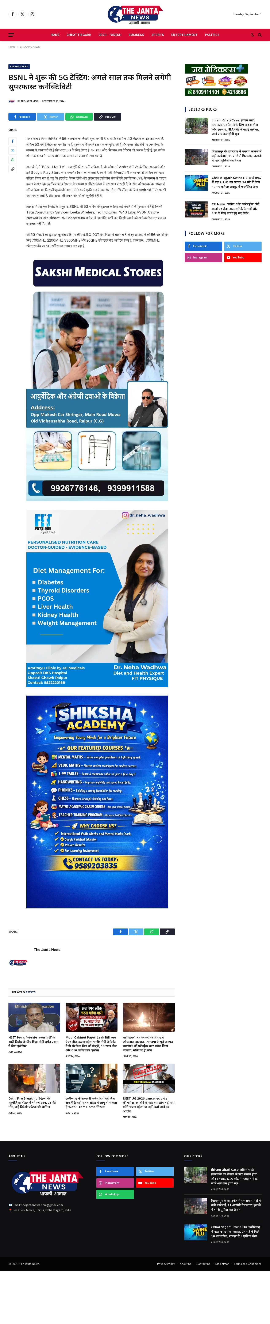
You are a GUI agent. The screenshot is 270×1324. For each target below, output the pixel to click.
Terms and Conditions (248, 1264)
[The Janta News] (135, 14)
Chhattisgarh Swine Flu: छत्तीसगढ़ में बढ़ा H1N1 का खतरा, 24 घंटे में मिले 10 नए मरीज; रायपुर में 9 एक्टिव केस (236, 182)
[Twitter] (12, 151)
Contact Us (203, 1264)
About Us (186, 1264)
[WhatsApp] (12, 160)
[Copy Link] (12, 169)
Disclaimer (222, 1264)
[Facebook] (12, 141)
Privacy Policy (166, 1264)
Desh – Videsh (110, 35)
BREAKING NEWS (30, 46)
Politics (212, 35)
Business (136, 35)
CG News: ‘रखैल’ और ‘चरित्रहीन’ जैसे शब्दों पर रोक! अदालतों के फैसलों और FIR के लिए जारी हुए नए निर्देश (235, 208)
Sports (157, 35)
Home (55, 35)
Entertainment (184, 35)
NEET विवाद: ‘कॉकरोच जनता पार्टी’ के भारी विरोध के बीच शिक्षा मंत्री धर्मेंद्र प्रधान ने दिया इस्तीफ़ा (33, 1041)
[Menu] (11, 35)
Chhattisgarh (79, 35)
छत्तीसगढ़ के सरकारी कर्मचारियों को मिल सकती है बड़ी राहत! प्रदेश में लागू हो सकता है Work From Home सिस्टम (91, 1102)
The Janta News (30, 101)
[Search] (259, 35)
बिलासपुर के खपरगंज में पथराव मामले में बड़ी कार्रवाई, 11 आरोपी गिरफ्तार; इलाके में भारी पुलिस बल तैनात (237, 155)
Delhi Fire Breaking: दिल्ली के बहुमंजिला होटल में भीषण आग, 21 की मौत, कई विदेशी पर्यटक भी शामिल (32, 1102)
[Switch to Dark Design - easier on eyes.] (252, 35)
